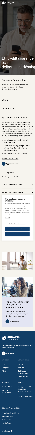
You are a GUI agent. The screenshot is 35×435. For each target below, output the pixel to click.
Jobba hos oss (23, 377)
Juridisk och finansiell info (23, 372)
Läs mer (7, 217)
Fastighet (5, 368)
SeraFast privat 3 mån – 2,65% (13, 185)
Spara (5, 100)
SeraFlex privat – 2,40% (10, 177)
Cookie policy (6, 420)
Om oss (21, 364)
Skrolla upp (6, 431)
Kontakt (21, 368)
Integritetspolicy (7, 416)
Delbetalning (8, 108)
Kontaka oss (14, 321)
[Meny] (32, 3)
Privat (4, 371)
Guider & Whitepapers (6, 391)
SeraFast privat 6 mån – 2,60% (13, 192)
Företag (4, 364)
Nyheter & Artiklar (8, 387)
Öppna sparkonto (12, 164)
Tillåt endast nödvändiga (17, 228)
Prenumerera (10, 353)
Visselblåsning (7, 423)
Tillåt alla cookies (17, 234)
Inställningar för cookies (17, 223)
